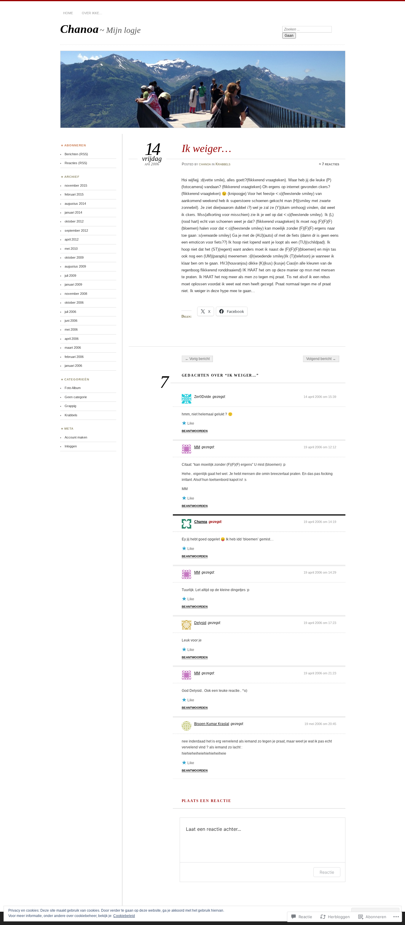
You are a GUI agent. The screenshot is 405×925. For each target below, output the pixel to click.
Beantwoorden (195, 431)
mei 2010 (71, 248)
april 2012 (72, 239)
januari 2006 (73, 365)
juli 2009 (70, 275)
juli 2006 (70, 311)
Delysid (200, 623)
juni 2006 (71, 320)
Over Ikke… (92, 13)
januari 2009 (73, 284)
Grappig (70, 406)
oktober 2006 (74, 302)
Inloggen (71, 446)
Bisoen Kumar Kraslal (211, 724)
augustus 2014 (75, 203)
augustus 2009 (75, 266)
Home (68, 13)
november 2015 (76, 185)
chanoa (205, 164)
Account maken (76, 437)
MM (197, 447)
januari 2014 (73, 212)
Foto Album (73, 388)
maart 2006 (73, 347)
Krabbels (223, 164)
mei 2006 (71, 329)
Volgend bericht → (321, 359)
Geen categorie (76, 397)
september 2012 (76, 230)
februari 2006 (74, 357)
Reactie (327, 872)
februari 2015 (74, 194)
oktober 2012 (74, 221)
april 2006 (72, 338)
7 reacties (330, 164)
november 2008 (76, 293)
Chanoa (79, 29)
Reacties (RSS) (76, 163)
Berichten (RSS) (76, 154)
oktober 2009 (74, 257)
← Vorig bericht (197, 359)
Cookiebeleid (124, 916)
